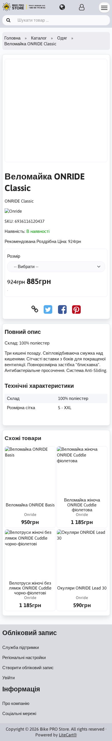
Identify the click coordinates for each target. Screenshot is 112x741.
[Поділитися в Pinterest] (76, 309)
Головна (12, 37)
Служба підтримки (20, 647)
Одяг (62, 37)
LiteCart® (68, 734)
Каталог (39, 37)
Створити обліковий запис (28, 667)
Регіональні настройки (24, 657)
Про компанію (15, 703)
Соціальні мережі (19, 713)
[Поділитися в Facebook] (62, 309)
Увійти (8, 677)
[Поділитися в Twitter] (48, 309)
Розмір (13, 256)
